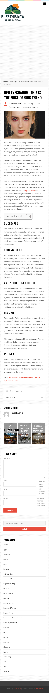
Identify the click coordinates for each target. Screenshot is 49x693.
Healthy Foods (8, 613)
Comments (7, 458)
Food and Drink (8, 603)
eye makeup (30, 190)
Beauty (13, 82)
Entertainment (8, 593)
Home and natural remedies (12, 618)
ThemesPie (17, 689)
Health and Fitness (9, 608)
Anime (5, 545)
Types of (6, 671)
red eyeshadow (14, 377)
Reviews (6, 642)
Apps (5, 550)
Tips (18, 82)
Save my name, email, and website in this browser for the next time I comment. (41, 494)
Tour (5, 667)
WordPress (39, 689)
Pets (4, 632)
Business (6, 569)
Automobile (7, 555)
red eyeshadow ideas (29, 377)
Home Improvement (10, 623)
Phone (5, 637)
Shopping (6, 647)
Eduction (6, 589)
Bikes (5, 564)
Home (7, 82)
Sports (5, 652)
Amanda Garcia (16, 104)
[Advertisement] (24, 50)
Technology (7, 657)
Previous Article (16, 391)
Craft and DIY (7, 579)
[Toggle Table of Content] (27, 216)
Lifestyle (6, 628)
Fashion (6, 598)
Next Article (10, 397)
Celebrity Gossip (8, 574)
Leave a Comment (31, 107)
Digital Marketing (9, 584)
